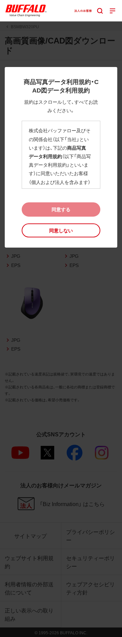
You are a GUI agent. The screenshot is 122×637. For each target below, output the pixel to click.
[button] (61, 230)
